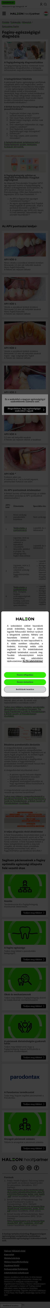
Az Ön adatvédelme (32, 661)
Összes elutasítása (25, 682)
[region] (25, 654)
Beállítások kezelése (25, 689)
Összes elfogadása (25, 675)
